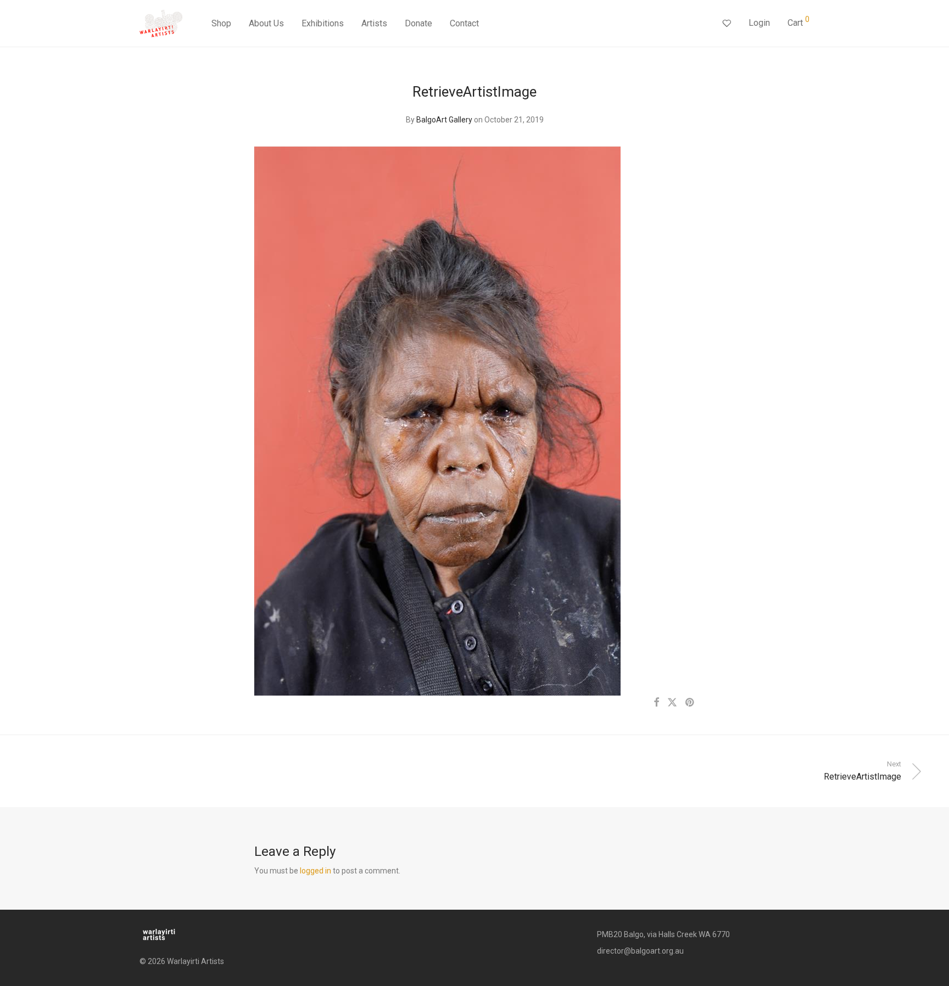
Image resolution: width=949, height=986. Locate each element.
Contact (464, 23)
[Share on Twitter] (672, 702)
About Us (266, 23)
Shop (221, 23)
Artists (374, 23)
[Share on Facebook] (656, 702)
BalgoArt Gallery (444, 119)
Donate (418, 23)
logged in (315, 870)
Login (759, 23)
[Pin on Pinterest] (690, 702)
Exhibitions (323, 23)
